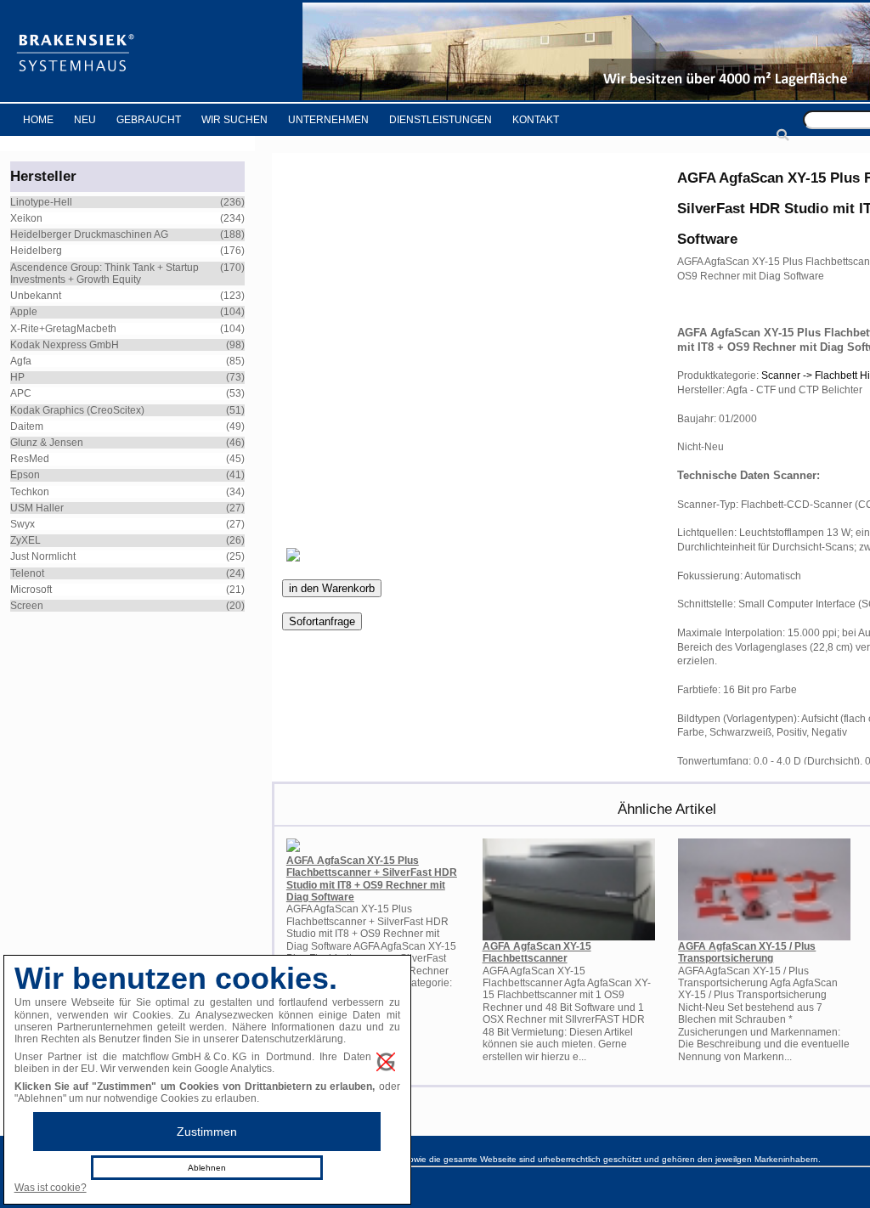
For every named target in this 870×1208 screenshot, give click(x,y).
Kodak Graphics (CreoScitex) (77, 410)
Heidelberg (36, 251)
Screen (26, 606)
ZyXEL (25, 540)
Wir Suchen (234, 120)
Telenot (27, 573)
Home (38, 120)
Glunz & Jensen (46, 443)
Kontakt (535, 120)
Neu (85, 120)
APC (20, 393)
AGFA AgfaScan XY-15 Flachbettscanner (537, 952)
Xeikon (26, 218)
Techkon (29, 492)
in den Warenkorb (332, 588)
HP (17, 377)
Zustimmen (207, 1131)
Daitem (26, 426)
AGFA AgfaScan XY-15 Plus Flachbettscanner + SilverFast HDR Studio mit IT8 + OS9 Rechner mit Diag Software (371, 879)
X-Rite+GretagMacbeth (63, 329)
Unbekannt (35, 296)
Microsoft (31, 590)
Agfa (20, 361)
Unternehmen (328, 120)
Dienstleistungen (440, 120)
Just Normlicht (43, 556)
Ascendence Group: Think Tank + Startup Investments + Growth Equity (104, 273)
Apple (23, 312)
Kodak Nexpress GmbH (64, 345)
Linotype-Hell (41, 202)
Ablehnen (207, 1167)
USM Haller (37, 508)
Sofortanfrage (322, 621)
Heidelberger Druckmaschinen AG (89, 234)
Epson (25, 475)
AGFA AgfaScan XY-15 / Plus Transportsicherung (747, 952)
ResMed (29, 459)
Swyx (22, 524)
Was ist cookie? (50, 1188)
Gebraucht (148, 120)
